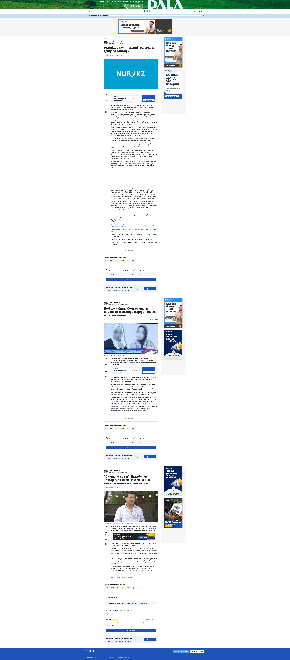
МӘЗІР (90, 11)
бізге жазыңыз (129, 250)
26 (107, 587)
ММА (109, 467)
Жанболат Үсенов (134, 362)
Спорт (105, 467)
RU (194, 11)
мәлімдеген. (115, 401)
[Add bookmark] (106, 112)
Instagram (151, 288)
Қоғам (105, 38)
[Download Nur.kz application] (145, 4)
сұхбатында (127, 530)
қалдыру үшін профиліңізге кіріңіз (138, 274)
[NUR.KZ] (145, 11)
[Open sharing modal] (106, 106)
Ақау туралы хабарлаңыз (181, 651)
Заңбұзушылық (115, 299)
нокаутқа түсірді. (147, 570)
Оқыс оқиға (107, 299)
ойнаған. (121, 410)
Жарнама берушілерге (197, 651)
